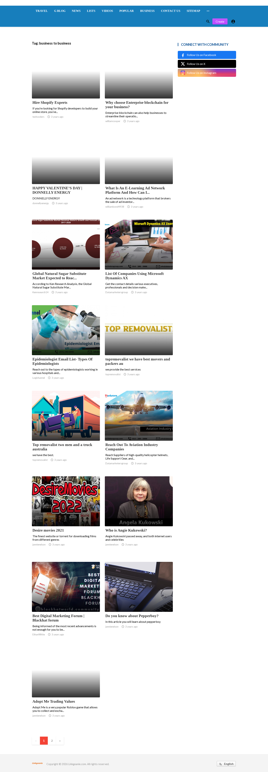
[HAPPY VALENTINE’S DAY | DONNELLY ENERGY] (66, 174)
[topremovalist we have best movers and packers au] (139, 345)
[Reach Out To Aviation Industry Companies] (139, 431)
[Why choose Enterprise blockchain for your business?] (139, 89)
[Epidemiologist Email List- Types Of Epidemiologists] (66, 345)
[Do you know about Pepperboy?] (139, 602)
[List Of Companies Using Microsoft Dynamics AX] (139, 260)
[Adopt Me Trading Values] (66, 687)
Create (220, 21)
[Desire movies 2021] (66, 516)
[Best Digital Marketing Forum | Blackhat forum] (66, 602)
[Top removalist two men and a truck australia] (66, 431)
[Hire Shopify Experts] (66, 89)
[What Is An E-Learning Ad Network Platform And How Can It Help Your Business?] (139, 174)
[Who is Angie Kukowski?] (139, 516)
